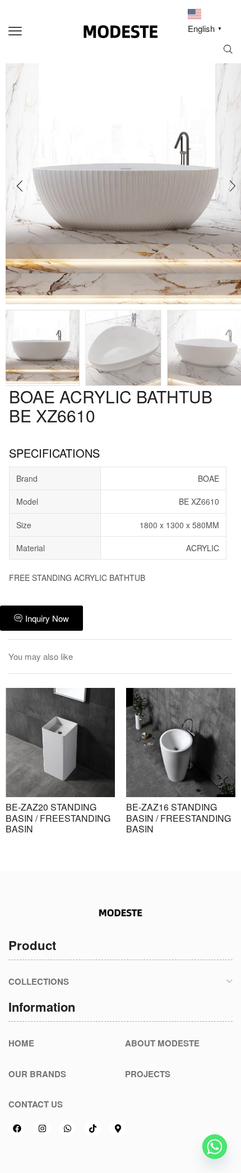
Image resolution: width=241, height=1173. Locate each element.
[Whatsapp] (67, 1128)
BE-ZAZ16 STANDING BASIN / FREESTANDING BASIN (178, 817)
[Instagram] (42, 1128)
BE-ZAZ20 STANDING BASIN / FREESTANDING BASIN (58, 817)
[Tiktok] (92, 1128)
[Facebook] (16, 1128)
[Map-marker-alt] (117, 1128)
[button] (15, 31)
